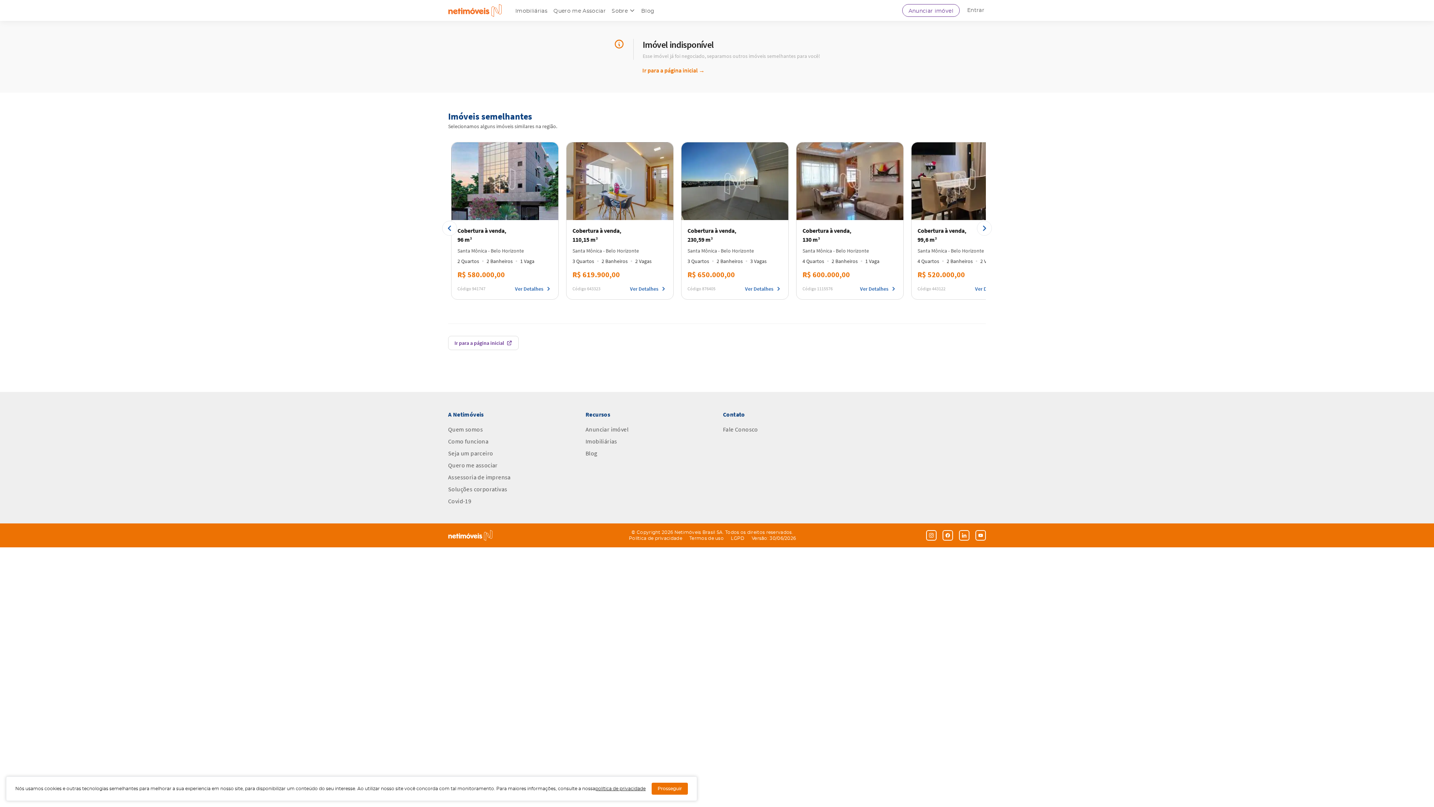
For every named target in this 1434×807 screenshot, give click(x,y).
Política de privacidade (655, 538)
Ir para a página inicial (673, 70)
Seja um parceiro (470, 453)
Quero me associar (473, 465)
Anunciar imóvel (931, 11)
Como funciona (468, 441)
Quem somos (465, 429)
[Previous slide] (449, 228)
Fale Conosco (740, 429)
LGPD (737, 538)
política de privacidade (620, 788)
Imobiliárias (531, 11)
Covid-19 (459, 501)
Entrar (975, 10)
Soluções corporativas (477, 489)
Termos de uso (706, 538)
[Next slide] (984, 228)
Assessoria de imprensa (479, 477)
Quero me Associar (579, 11)
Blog (647, 11)
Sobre (620, 11)
